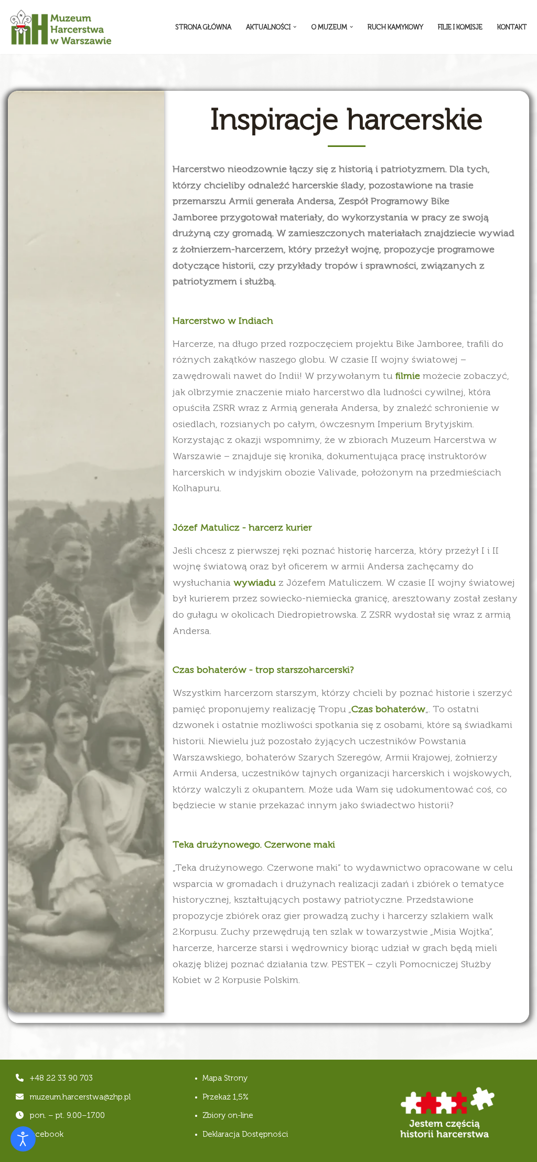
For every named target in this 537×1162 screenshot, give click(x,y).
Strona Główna (203, 27)
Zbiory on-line (227, 1115)
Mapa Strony (225, 1078)
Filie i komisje (460, 27)
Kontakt (512, 27)
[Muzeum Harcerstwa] (60, 27)
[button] (294, 26)
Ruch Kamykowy (395, 27)
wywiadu (254, 582)
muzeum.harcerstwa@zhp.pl (80, 1097)
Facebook (44, 1134)
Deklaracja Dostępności (245, 1134)
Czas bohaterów (388, 709)
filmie (407, 376)
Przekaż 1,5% (225, 1097)
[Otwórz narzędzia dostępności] (23, 1139)
